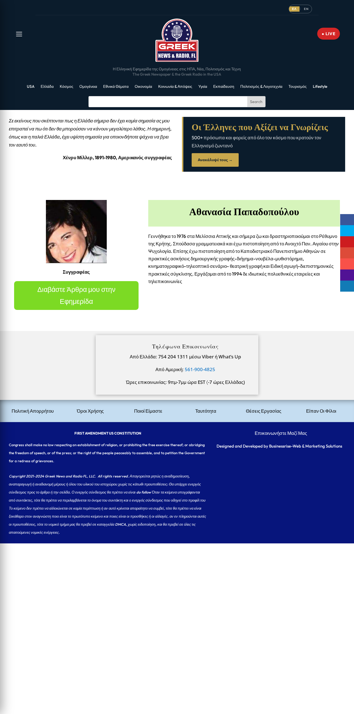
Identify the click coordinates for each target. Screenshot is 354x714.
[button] (19, 34)
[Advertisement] (166, 582)
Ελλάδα (47, 86)
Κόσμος (66, 86)
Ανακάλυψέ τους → (215, 159)
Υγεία (202, 86)
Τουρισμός (297, 86)
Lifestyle (320, 86)
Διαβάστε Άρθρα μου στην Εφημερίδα (76, 295)
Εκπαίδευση (223, 86)
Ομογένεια (88, 86)
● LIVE (328, 33)
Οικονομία (143, 86)
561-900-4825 (200, 369)
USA (31, 86)
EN (306, 9)
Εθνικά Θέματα (116, 86)
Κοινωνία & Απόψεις (175, 86)
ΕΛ (294, 9)
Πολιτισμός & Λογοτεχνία (261, 86)
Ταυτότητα (205, 411)
